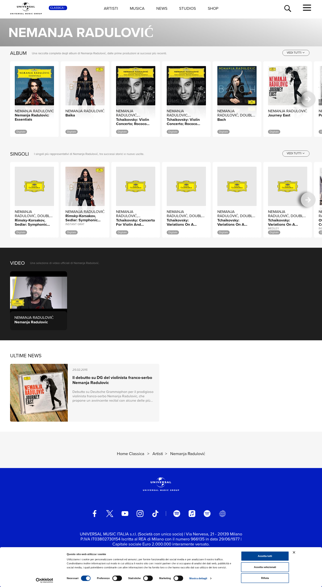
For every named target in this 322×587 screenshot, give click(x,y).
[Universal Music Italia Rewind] (222, 513)
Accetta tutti (265, 556)
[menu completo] (307, 8)
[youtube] (124, 513)
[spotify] (176, 513)
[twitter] (109, 513)
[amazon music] (207, 513)
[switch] (117, 578)
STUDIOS (187, 8)
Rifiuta (265, 578)
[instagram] (140, 513)
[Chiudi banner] (294, 552)
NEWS (161, 8)
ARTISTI (111, 8)
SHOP (213, 8)
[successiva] (308, 99)
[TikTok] (155, 513)
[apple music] (192, 513)
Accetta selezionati (265, 567)
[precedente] (13, 99)
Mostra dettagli (198, 578)
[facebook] (94, 513)
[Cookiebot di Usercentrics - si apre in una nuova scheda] (44, 580)
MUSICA (137, 8)
